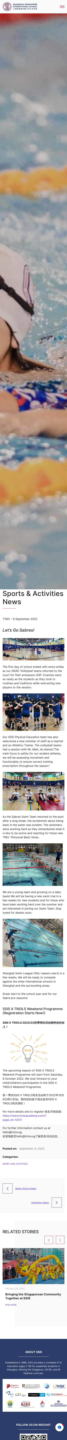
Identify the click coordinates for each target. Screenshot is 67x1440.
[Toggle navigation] (62, 6)
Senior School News (25, 1188)
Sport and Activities (15, 1164)
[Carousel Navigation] (33, 1240)
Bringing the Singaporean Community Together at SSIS (33, 1296)
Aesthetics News (40, 1202)
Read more (11, 1305)
